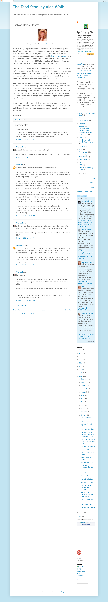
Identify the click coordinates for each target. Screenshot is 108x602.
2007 (81, 512)
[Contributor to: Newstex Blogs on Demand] (82, 583)
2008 (81, 376)
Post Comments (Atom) (29, 314)
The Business (83, 152)
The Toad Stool (79, 516)
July (82, 395)
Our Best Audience (87, 418)
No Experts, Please (87, 482)
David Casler (86, 230)
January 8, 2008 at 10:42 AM (25, 301)
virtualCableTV (87, 201)
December (84, 379)
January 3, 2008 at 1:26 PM (25, 238)
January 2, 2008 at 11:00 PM (25, 216)
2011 (81, 366)
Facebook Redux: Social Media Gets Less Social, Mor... (87, 434)
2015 (81, 353)
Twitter (81, 162)
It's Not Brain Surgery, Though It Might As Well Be (87, 494)
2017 (81, 350)
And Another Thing (87, 463)
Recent (81, 196)
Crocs (64, 56)
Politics (81, 137)
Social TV (82, 147)
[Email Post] (24, 120)
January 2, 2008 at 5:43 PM (25, 157)
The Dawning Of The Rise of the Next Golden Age (86, 336)
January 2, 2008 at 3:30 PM (25, 140)
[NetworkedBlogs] (86, 523)
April (83, 405)
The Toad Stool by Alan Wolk (38, 7)
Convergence (83, 121)
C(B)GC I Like (85, 449)
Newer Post (17, 310)
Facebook (92, 183)
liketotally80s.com (45, 44)
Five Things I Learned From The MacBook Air (88, 441)
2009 (81, 373)
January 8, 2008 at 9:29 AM (25, 265)
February (84, 412)
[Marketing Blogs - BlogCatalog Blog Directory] (81, 575)
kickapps (82, 126)
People (78, 196)
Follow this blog (86, 524)
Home (43, 310)
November (85, 382)
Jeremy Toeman (87, 313)
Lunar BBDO (20, 245)
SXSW (81, 149)
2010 (81, 370)
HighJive (19, 165)
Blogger (63, 592)
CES (80, 118)
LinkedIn (92, 178)
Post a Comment (20, 305)
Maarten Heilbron (88, 262)
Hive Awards (83, 123)
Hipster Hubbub (86, 421)
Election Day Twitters (88, 446)
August (83, 392)
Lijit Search (80, 560)
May (82, 402)
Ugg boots (55, 56)
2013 (81, 360)
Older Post (68, 310)
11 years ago (84, 226)
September (85, 389)
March (83, 408)
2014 (81, 356)
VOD (80, 165)
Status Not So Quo (87, 479)
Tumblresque (83, 159)
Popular (85, 196)
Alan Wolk (19, 147)
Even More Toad (86, 504)
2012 (81, 363)
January (84, 415)
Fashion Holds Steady (88, 508)
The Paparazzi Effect (87, 429)
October (84, 386)
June (83, 399)
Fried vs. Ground (86, 476)
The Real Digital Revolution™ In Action (86, 487)
